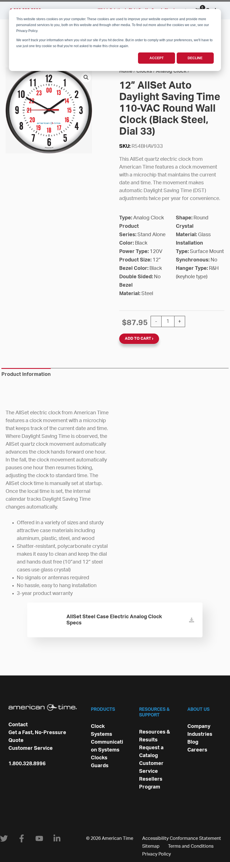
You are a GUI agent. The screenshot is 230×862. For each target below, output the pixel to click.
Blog (192, 742)
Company (198, 726)
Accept (157, 58)
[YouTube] (39, 838)
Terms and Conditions (190, 846)
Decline (195, 58)
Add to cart (138, 339)
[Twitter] (4, 838)
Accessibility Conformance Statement (181, 838)
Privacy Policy (156, 854)
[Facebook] (22, 838)
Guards (100, 765)
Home (125, 71)
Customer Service (30, 748)
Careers (197, 750)
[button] (86, 77)
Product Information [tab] (26, 374)
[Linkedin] (57, 838)
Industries (199, 734)
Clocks (144, 71)
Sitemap (151, 846)
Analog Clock (171, 71)
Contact (18, 724)
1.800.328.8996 (27, 763)
